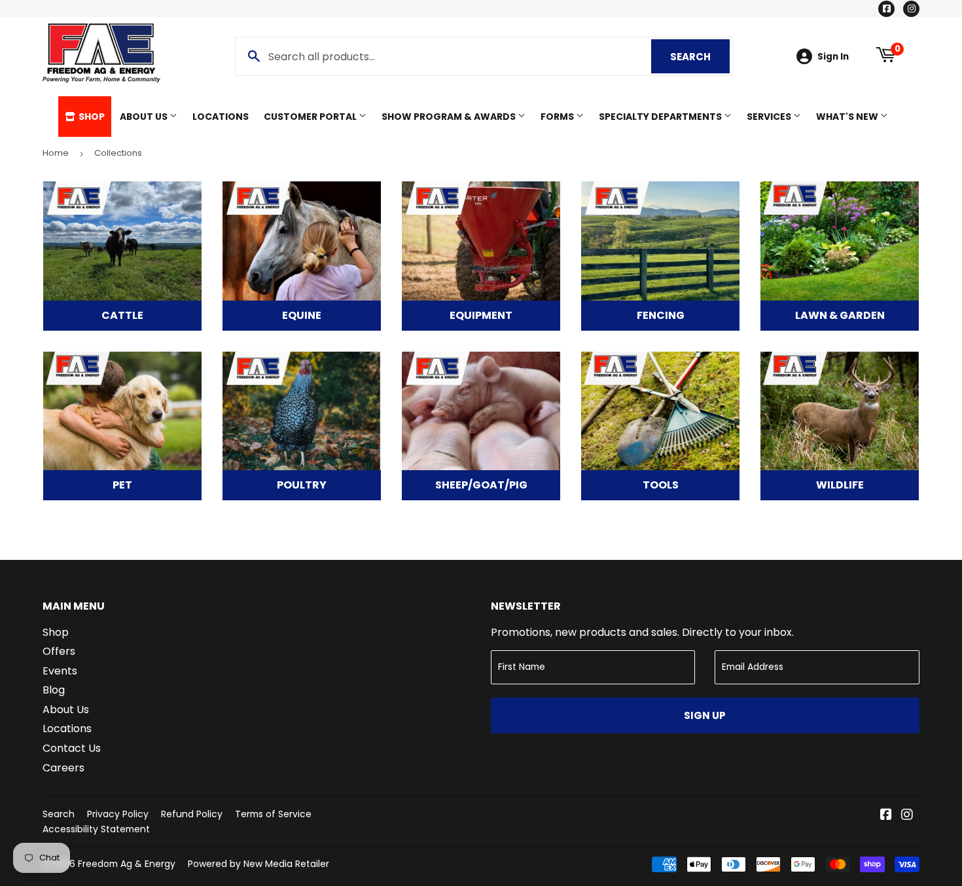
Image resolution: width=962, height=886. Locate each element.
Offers (59, 651)
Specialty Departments (661, 116)
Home (56, 153)
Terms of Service (273, 814)
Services (770, 116)
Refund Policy (192, 814)
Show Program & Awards (450, 116)
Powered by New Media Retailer (258, 863)
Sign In (833, 56)
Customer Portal (311, 116)
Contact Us (72, 748)
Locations (220, 116)
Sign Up (705, 715)
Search (700, 57)
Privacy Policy (118, 814)
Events (60, 670)
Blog (54, 689)
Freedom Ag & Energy (126, 863)
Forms (558, 116)
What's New (848, 116)
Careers (63, 767)
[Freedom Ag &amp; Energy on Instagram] (907, 815)
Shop (91, 116)
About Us (144, 116)
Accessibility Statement (96, 829)
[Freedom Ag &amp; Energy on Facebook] (886, 815)
